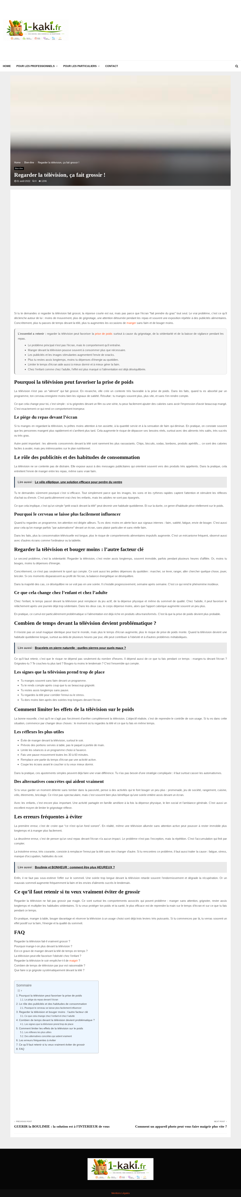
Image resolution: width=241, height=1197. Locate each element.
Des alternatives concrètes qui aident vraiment (48, 1036)
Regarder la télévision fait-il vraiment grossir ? (42, 941)
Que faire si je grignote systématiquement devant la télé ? (49, 970)
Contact (111, 66)
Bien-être (19, 168)
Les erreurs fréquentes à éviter (37, 1040)
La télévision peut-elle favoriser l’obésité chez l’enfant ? (47, 955)
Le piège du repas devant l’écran (41, 999)
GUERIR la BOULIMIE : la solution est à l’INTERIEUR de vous (62, 1126)
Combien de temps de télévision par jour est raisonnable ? (49, 965)
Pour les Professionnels (35, 66)
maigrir (73, 960)
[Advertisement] (169, 30)
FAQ (21, 1049)
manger (131, 322)
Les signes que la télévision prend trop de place (48, 1024)
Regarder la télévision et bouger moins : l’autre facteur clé (53, 1012)
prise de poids (104, 333)
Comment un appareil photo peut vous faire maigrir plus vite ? (181, 1126)
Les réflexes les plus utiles (37, 1032)
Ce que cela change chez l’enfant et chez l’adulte (49, 1016)
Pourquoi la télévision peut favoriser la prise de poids (50, 995)
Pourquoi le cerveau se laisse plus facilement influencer (52, 1008)
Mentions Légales (120, 1193)
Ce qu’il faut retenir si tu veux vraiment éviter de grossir (52, 1044)
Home (7, 66)
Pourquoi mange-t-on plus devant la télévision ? (43, 946)
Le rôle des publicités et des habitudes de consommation (53, 1003)
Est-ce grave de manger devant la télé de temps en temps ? (51, 951)
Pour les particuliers (80, 66)
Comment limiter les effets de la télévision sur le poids (51, 1028)
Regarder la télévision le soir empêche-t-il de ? (47, 960)
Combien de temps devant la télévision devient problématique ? (57, 1020)
